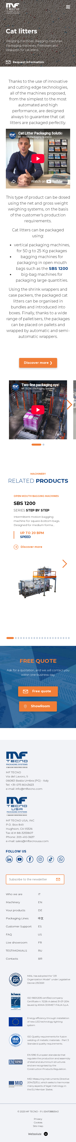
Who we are (14, 894)
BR (40, 958)
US (40, 934)
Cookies (38, 1122)
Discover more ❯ (38, 363)
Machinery (13, 902)
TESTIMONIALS (16, 950)
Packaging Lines (17, 918)
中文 (40, 918)
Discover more (31, 547)
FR (40, 942)
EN (40, 902)
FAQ (9, 934)
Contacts (12, 958)
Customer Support (19, 926)
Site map (38, 1126)
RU (40, 950)
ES (40, 926)
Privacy (38, 1118)
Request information (28, 62)
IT (39, 894)
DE (40, 910)
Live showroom (16, 942)
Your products (15, 910)
